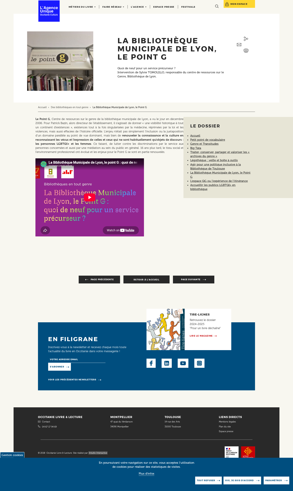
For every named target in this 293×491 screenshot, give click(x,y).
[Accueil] (49, 11)
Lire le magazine (201, 336)
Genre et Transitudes (204, 143)
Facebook (151, 363)
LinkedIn (167, 363)
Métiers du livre (81, 6)
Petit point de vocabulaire (207, 139)
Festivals (188, 6)
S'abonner (57, 366)
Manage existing (84, 366)
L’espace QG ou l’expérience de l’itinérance (219, 181)
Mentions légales (228, 421)
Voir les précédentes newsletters (72, 379)
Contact (46, 421)
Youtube (183, 363)
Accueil (42, 107)
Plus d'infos (146, 473)
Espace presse (163, 6)
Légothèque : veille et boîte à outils (214, 160)
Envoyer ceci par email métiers (246, 45)
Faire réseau (112, 6)
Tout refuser (206, 480)
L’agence (138, 6)
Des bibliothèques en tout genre (70, 107)
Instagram (199, 363)
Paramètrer (274, 480)
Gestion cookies (12, 455)
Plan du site (225, 426)
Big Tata (195, 148)
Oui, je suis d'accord (239, 480)
